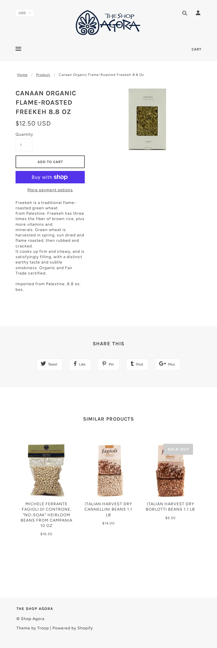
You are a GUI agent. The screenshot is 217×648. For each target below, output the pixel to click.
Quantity (24, 134)
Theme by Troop (32, 628)
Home (22, 75)
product (43, 75)
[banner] (108, 22)
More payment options (50, 190)
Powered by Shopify (73, 628)
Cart (196, 49)
